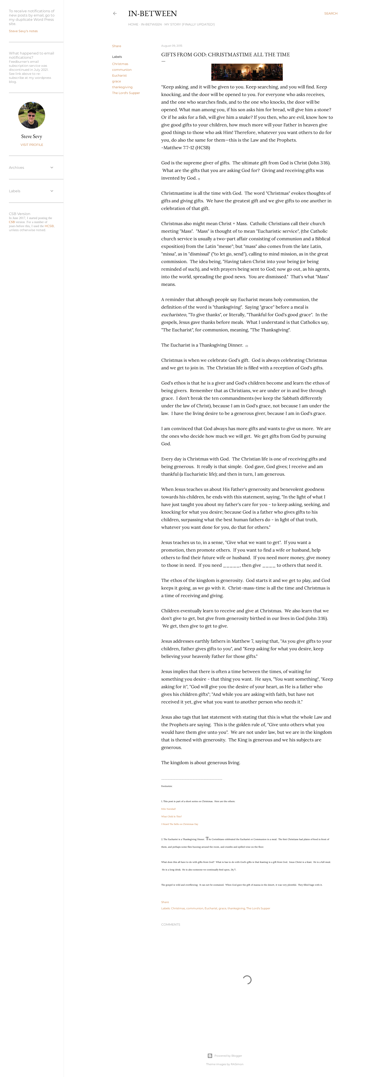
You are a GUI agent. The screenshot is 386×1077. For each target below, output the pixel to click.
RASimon (237, 1064)
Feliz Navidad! (168, 808)
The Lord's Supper (126, 93)
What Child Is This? (171, 816)
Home (133, 24)
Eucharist (119, 75)
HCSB (49, 226)
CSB (12, 222)
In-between (152, 13)
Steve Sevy (31, 136)
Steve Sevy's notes (23, 31)
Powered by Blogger (228, 1055)
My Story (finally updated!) (189, 24)
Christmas (120, 64)
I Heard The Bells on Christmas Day (179, 824)
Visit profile (32, 145)
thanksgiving (122, 87)
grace (116, 81)
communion (122, 70)
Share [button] (116, 46)
